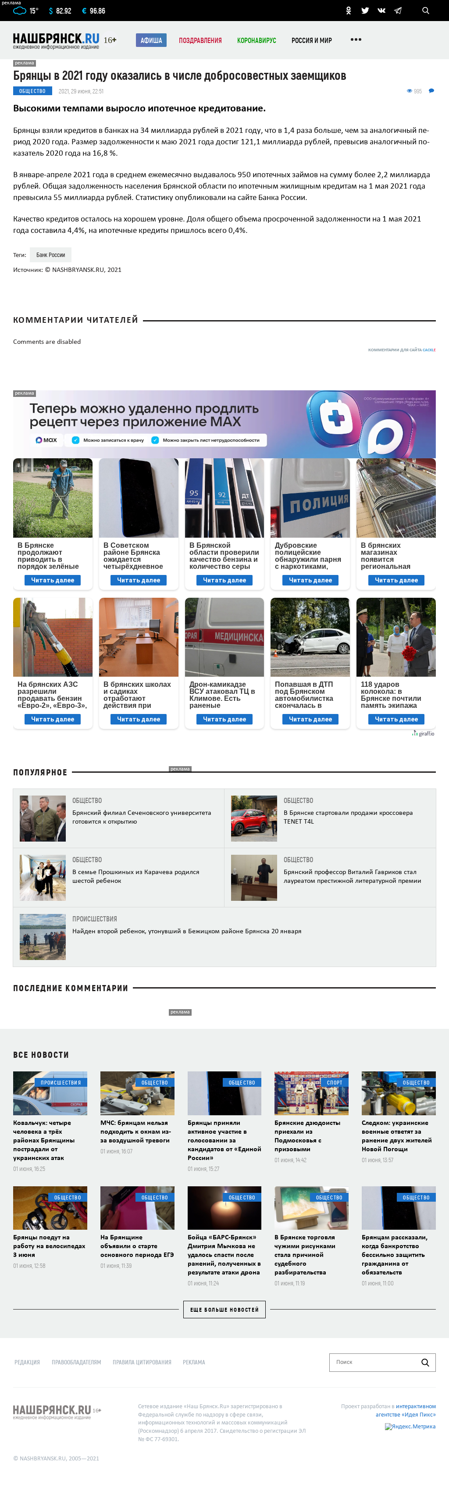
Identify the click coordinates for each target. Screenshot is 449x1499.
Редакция (27, 1362)
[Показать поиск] (426, 11)
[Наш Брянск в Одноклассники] (349, 10)
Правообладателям (76, 1362)
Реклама (194, 1362)
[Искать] (425, 1362)
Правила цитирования (142, 1362)
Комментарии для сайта (402, 350)
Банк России (50, 254)
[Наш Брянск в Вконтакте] (381, 10)
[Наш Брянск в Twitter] (365, 10)
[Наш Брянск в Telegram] (398, 10)
